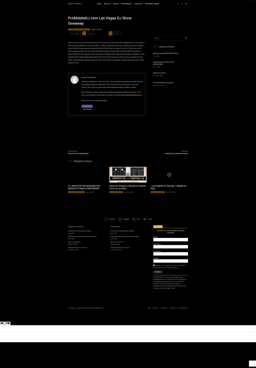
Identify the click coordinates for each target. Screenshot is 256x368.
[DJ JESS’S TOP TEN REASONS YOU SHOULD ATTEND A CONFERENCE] (86, 175)
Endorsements (183, 308)
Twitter (150, 219)
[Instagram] (182, 3)
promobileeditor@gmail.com (132, 95)
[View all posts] (87, 106)
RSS (138, 219)
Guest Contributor (89, 77)
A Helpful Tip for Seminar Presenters (176, 154)
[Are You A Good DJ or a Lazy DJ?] (184, 83)
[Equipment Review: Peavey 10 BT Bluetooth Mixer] (184, 64)
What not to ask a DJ (159, 73)
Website (155, 258)
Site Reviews (173, 308)
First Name (157, 244)
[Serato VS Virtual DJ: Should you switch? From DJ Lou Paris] (128, 175)
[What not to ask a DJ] (184, 74)
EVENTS (71, 29)
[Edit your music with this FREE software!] (184, 54)
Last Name (157, 251)
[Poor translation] (7, 323)
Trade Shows (79, 29)
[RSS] (134, 219)
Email (155, 237)
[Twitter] (186, 3)
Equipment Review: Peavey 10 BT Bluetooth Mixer (82, 236)
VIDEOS (87, 29)
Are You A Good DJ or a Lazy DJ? (163, 83)
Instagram (126, 219)
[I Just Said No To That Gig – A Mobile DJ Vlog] (169, 175)
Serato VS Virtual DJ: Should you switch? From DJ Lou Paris (127, 187)
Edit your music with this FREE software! (165, 53)
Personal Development (157, 192)
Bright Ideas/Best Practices (76, 192)
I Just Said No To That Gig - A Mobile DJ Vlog (168, 187)
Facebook (112, 219)
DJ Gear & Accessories (116, 192)
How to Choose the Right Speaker (78, 154)
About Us (156, 308)
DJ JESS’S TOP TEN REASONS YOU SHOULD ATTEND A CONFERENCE (84, 187)
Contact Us (163, 308)
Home (149, 308)
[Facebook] (178, 3)
